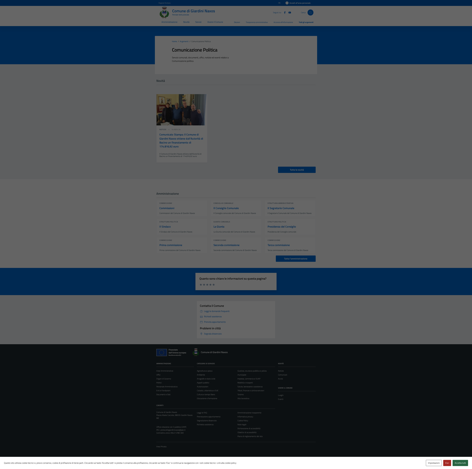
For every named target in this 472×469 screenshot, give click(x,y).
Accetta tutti (460, 463)
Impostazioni (434, 463)
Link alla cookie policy (226, 463)
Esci (447, 463)
